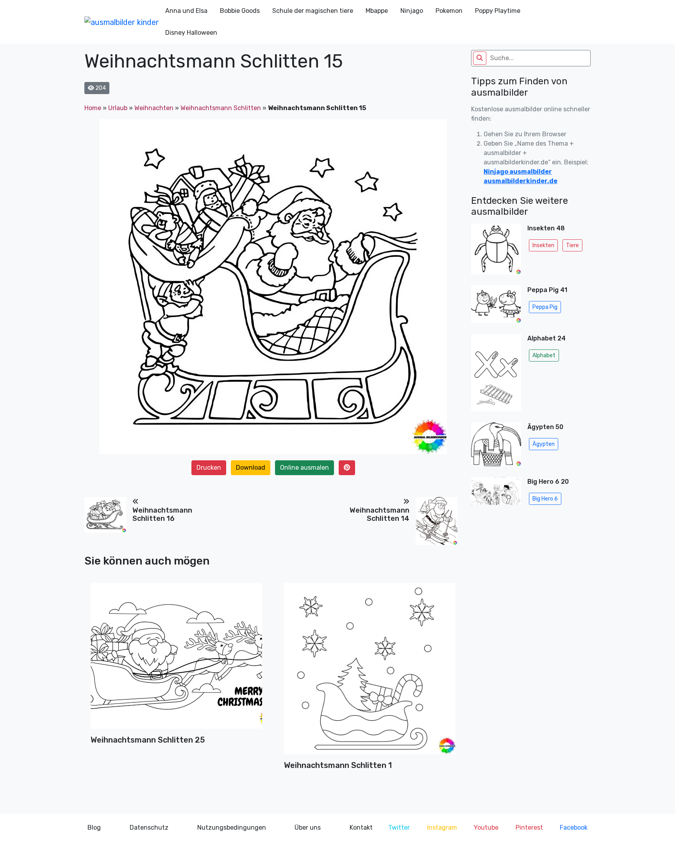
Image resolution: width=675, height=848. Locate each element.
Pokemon (449, 10)
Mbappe (377, 10)
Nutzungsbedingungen (231, 827)
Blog (94, 827)
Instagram (442, 827)
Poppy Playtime (497, 10)
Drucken (208, 467)
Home (92, 108)
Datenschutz (149, 827)
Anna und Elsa (186, 10)
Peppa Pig (544, 307)
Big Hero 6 (545, 498)
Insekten (543, 245)
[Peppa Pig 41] (496, 306)
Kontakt (361, 827)
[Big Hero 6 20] (496, 493)
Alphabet (543, 355)
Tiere (572, 245)
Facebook (574, 827)
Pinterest (529, 827)
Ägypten (543, 444)
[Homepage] (121, 22)
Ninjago (411, 10)
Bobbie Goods (240, 10)
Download (250, 467)
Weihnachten (153, 108)
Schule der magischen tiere (312, 10)
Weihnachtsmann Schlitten (220, 108)
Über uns (308, 827)
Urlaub (117, 108)
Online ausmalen (304, 467)
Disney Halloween (191, 32)
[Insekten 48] (496, 251)
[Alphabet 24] (496, 375)
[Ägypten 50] (496, 446)
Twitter (399, 827)
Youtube (486, 827)
